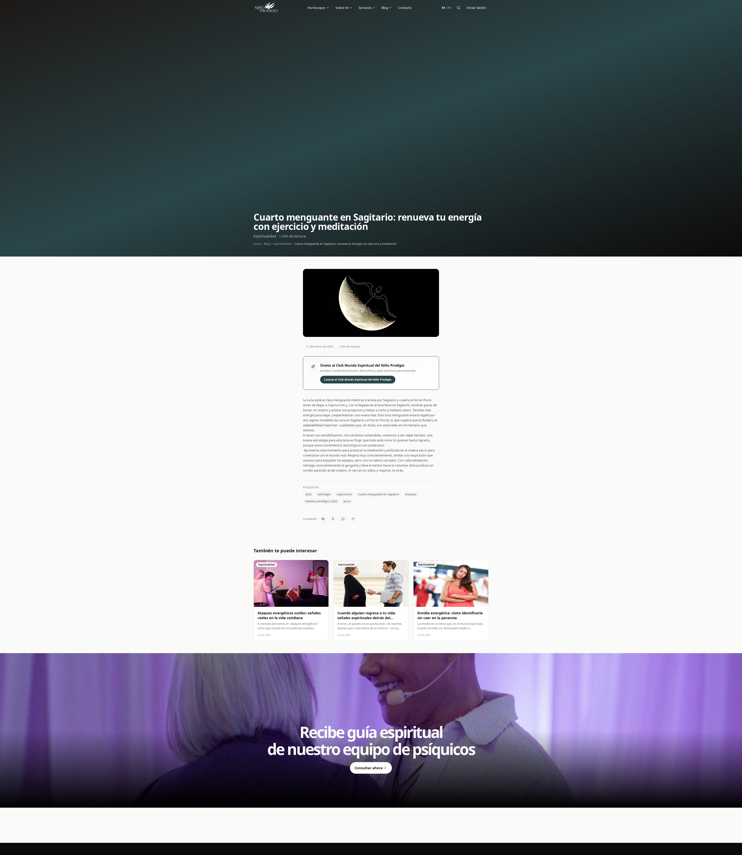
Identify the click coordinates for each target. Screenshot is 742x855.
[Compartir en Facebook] (323, 519)
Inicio (257, 244)
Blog (385, 8)
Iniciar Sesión (476, 8)
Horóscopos (316, 8)
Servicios (365, 8)
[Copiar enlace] (353, 519)
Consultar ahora (369, 768)
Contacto (405, 8)
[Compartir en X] (333, 519)
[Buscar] (458, 7)
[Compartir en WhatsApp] (343, 519)
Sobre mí (342, 8)
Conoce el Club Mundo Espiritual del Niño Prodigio (357, 379)
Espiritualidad (282, 244)
